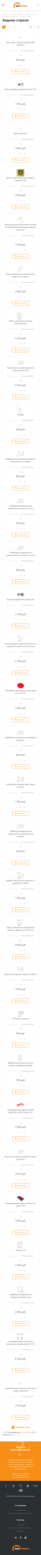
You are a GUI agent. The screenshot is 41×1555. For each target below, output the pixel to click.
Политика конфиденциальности (20, 1513)
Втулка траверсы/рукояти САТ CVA (20, 89)
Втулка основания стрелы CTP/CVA (20, 974)
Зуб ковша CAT (20, 134)
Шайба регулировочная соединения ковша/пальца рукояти (20, 834)
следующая (26, 1432)
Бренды (20, 1531)
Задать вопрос (20, 1475)
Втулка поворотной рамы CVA (20, 600)
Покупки (20, 1525)
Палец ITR (20, 1250)
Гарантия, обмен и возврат (20, 1528)
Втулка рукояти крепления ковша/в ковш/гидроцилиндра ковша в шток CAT (21, 227)
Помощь (20, 1520)
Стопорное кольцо (20, 1019)
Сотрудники (20, 1510)
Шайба (20, 415)
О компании (20, 1505)
